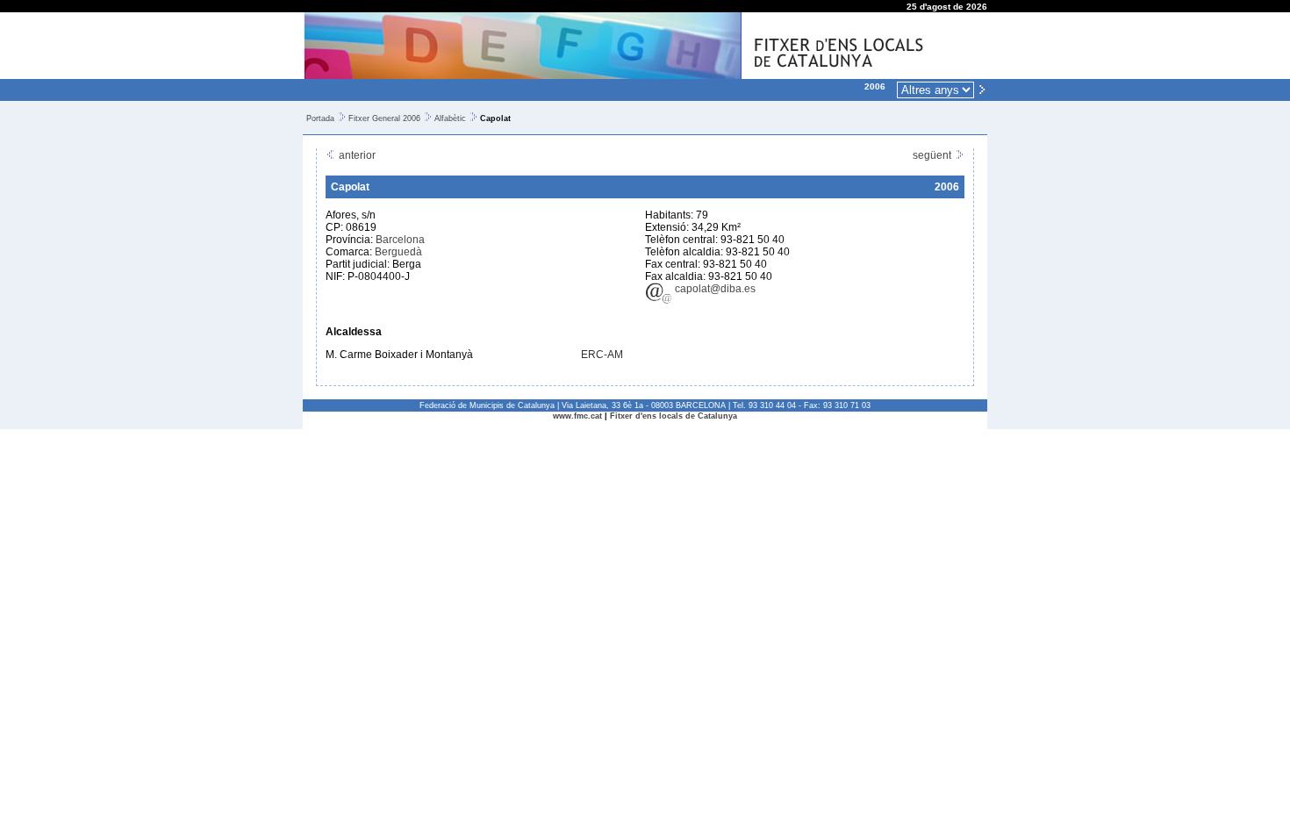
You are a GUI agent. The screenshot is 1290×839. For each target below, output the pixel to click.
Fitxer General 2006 (384, 118)
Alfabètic (450, 118)
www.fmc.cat (577, 416)
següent (933, 155)
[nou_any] (982, 88)
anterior (356, 155)
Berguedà (398, 252)
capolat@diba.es (714, 289)
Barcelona (400, 239)
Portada (320, 118)
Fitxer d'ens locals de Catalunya (673, 416)
